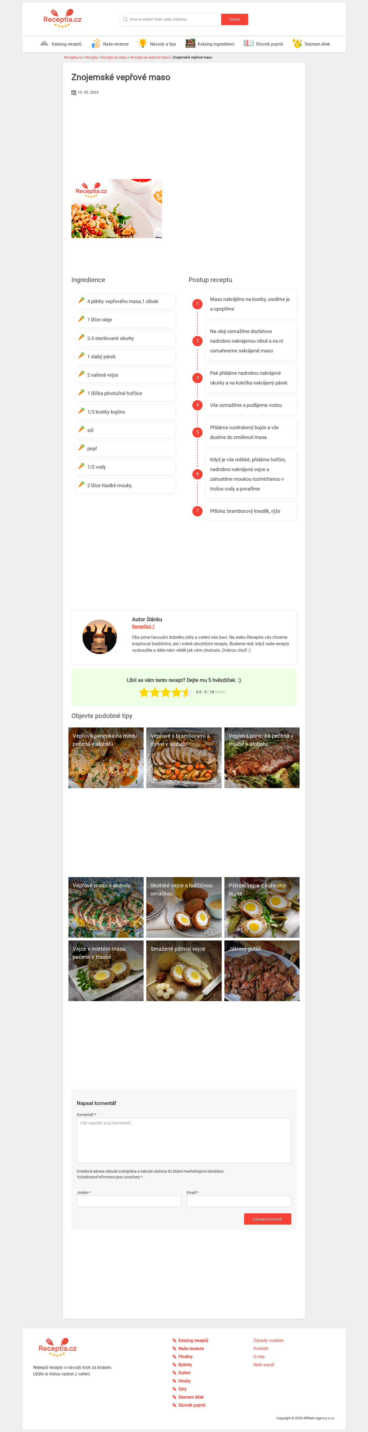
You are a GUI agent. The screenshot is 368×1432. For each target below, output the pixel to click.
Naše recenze (116, 44)
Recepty (91, 57)
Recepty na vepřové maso (149, 57)
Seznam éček (317, 44)
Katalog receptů (67, 44)
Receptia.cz (73, 57)
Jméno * (84, 1192)
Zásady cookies (268, 1340)
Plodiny (185, 1356)
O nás (259, 1356)
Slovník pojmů (269, 44)
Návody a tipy (163, 44)
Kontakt (261, 1348)
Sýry (182, 1389)
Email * (192, 1192)
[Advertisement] (184, 137)
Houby (184, 1380)
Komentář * (86, 1114)
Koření (184, 1372)
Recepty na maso (114, 57)
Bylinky (185, 1364)
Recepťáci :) (143, 626)
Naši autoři (264, 1364)
